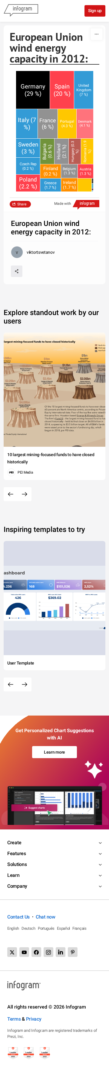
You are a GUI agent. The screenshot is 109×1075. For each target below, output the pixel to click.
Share (21, 204)
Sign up (95, 10)
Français (79, 928)
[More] (96, 34)
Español (63, 928)
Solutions (17, 864)
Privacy (33, 1019)
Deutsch (28, 928)
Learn (13, 875)
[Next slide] (24, 494)
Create (14, 842)
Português (46, 928)
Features (16, 853)
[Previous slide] (10, 494)
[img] (33, 90)
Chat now (45, 917)
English (13, 928)
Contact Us (18, 917)
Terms (14, 1019)
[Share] (16, 271)
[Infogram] (21, 11)
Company (17, 886)
